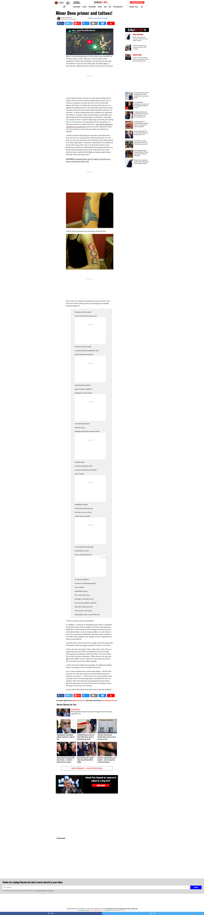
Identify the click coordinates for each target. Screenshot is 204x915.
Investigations (92, 7)
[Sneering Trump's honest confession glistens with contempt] (128, 48)
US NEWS (84, 7)
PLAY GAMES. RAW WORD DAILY (76, 2)
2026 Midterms (76, 7)
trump (85, 645)
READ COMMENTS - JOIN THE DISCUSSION (86, 768)
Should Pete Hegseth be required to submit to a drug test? (100, 779)
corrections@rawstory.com (96, 910)
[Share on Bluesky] (102, 23)
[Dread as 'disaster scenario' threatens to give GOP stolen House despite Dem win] (128, 57)
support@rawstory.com (120, 910)
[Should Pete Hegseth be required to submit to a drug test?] (69, 784)
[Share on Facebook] (60, 23)
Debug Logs (134, 908)
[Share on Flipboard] (77, 23)
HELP (110, 7)
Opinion (100, 7)
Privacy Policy (115, 908)
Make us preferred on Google (99, 18)
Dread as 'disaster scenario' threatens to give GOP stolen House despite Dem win (141, 59)
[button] (142, 7)
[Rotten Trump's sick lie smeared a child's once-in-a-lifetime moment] (128, 37)
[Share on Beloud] (111, 23)
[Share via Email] (94, 23)
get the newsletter (117, 7)
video (105, 7)
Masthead (109, 908)
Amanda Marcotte (67, 17)
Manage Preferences (125, 908)
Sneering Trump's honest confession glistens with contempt (139, 47)
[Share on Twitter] (69, 23)
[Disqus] (87, 815)
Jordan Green (137, 55)
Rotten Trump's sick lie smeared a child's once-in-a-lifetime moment (140, 39)
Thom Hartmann (138, 35)
